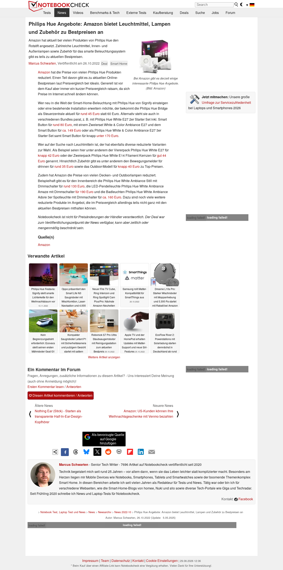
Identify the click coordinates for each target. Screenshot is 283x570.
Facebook (245, 499)
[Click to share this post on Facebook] (65, 452)
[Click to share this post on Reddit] (108, 452)
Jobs (215, 12)
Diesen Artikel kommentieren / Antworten (62, 395)
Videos (78, 12)
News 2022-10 (122, 512)
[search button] (236, 4)
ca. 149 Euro (71, 130)
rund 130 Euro (74, 186)
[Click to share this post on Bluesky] (86, 452)
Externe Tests (136, 12)
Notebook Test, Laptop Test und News (62, 512)
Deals (184, 12)
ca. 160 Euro (112, 197)
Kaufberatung (163, 12)
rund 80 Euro (62, 124)
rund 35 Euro (64, 166)
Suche (200, 12)
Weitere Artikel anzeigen (104, 357)
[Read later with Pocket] (119, 452)
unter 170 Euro (107, 135)
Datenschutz (120, 560)
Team (105, 560)
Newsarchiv (104, 512)
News (62, 12)
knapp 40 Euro (129, 166)
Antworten (73, 386)
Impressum (90, 560)
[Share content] (55, 452)
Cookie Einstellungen (162, 560)
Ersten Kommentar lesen (46, 386)
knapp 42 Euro (48, 155)
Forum (230, 12)
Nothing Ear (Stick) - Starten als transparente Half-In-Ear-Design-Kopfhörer (58, 416)
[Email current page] (152, 452)
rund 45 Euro (90, 113)
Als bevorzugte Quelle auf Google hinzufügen (108, 439)
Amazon (44, 72)
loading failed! (196, 217)
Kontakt (138, 560)
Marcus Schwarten (42, 63)
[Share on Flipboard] (130, 452)
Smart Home (118, 63)
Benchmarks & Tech (105, 12)
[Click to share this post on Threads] (76, 452)
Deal (104, 63)
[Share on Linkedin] (141, 452)
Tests (47, 12)
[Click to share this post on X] (97, 452)
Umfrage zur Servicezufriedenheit (226, 102)
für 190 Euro (84, 191)
